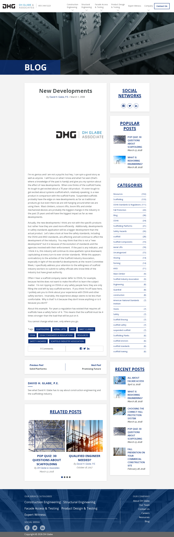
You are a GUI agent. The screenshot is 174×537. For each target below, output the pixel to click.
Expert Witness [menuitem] (134, 5)
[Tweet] (84, 348)
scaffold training (129, 351)
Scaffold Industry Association (67, 341)
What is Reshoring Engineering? (135, 160)
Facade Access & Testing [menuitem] (101, 5)
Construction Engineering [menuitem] (72, 5)
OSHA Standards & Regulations (56, 335)
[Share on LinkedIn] (88, 348)
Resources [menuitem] (144, 517)
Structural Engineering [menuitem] (86, 5)
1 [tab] (62, 477)
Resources (82, 335)
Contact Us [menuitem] (144, 509)
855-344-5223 (44, 5)
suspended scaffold (129, 330)
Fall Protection (129, 210)
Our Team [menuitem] (144, 504)
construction (129, 295)
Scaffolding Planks (129, 335)
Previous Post (36, 365)
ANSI (72, 329)
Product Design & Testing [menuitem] (118, 5)
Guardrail (129, 289)
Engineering (129, 284)
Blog (129, 215)
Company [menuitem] (148, 5)
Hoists (129, 309)
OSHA (32, 335)
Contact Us (161, 6)
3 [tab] (67, 477)
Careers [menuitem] (146, 513)
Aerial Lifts (60, 329)
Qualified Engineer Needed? (84, 458)
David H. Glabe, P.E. (59, 96)
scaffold (129, 236)
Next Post (96, 365)
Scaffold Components (129, 242)
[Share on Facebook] (81, 348)
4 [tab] (70, 477)
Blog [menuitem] (147, 521)
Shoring (129, 258)
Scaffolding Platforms (129, 226)
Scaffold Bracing (129, 319)
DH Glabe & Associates (48, 468)
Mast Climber (86, 329)
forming (129, 263)
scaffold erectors (129, 341)
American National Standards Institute (129, 302)
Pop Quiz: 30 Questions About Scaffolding (46, 460)
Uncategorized (129, 252)
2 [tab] (64, 477)
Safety (129, 314)
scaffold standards (129, 346)
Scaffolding (42, 329)
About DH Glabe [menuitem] (141, 500)
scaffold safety (129, 325)
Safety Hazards (38, 341)
